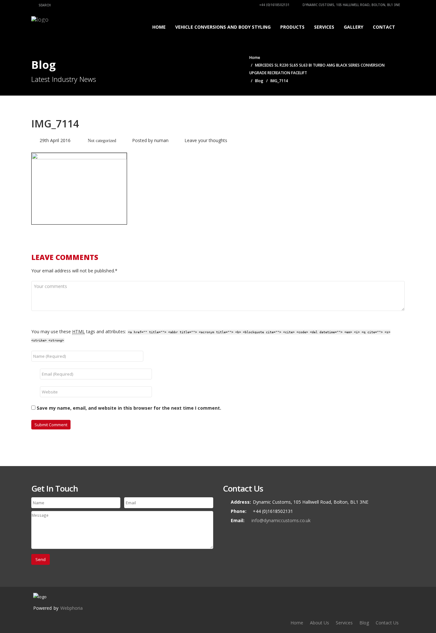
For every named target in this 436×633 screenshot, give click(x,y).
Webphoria (71, 608)
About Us (319, 623)
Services (324, 27)
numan (161, 140)
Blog (259, 80)
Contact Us (387, 623)
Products (292, 27)
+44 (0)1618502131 (273, 5)
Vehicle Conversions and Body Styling (223, 27)
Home (159, 27)
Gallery (353, 27)
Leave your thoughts (205, 140)
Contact (384, 27)
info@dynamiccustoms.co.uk (281, 520)
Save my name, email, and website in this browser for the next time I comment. (129, 408)
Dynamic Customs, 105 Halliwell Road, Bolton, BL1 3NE (351, 5)
